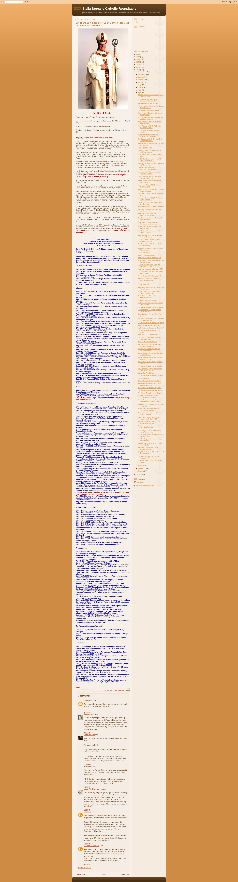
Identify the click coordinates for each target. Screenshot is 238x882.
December (142, 72)
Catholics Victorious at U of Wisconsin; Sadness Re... (147, 168)
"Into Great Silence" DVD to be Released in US (148, 185)
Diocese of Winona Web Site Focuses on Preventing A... (151, 319)
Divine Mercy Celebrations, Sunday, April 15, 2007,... (150, 362)
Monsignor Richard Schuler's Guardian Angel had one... (148, 223)
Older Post (125, 874)
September (142, 79)
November (142, 74)
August (141, 82)
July (139, 85)
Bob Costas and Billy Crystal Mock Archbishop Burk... (150, 140)
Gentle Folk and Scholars (146, 255)
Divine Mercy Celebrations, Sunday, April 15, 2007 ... (150, 354)
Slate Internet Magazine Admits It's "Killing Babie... (150, 114)
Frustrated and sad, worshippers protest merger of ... (149, 177)
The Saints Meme (144, 252)
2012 (138, 57)
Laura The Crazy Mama (92, 789)
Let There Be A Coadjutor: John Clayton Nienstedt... (149, 240)
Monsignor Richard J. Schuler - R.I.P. (150, 269)
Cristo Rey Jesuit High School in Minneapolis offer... (149, 349)
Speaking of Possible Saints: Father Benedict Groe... (150, 244)
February (141, 468)
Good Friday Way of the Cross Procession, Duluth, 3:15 (148, 418)
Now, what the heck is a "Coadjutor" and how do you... (150, 236)
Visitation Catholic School (147, 300)
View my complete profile (145, 485)
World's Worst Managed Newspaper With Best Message (150, 118)
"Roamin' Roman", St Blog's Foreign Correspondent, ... (150, 198)
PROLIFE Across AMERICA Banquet (150, 335)
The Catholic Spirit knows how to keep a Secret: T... (149, 231)
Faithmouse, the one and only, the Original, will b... (149, 227)
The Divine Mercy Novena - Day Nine (151, 307)
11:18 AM (87, 764)
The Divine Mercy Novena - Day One (150, 393)
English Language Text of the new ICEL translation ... (149, 310)
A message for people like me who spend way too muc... (150, 369)
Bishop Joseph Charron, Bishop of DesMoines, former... (150, 345)
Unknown (87, 812)
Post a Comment (84, 868)
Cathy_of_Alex (89, 735)
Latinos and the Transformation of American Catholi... (149, 172)
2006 (138, 474)
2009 (138, 64)
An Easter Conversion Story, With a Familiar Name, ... (150, 384)
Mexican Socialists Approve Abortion (151, 206)
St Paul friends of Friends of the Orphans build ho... (149, 296)
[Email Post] (128, 689)
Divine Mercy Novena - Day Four (149, 381)
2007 (138, 70)
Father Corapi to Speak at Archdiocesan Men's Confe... (149, 400)
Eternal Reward (143, 378)
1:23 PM (87, 787)
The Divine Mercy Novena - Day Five (150, 375)
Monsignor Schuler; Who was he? (149, 258)
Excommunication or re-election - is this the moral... (150, 283)
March (140, 466)
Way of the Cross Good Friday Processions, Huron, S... (148, 409)
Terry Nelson (88, 700)
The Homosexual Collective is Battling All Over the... (148, 457)
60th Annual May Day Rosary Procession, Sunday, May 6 (148, 100)
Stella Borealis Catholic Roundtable (109, 8)
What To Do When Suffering (147, 342)
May (139, 90)
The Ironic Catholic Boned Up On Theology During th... (149, 338)
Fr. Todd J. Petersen (91, 846)
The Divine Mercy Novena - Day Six (150, 366)
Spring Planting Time (145, 147)
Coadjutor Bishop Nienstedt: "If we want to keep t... (150, 210)
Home (103, 874)
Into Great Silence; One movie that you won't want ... (150, 435)
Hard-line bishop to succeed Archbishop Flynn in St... (147, 214)
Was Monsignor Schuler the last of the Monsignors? (150, 218)
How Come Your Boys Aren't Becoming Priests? (148, 448)
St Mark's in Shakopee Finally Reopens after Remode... (148, 396)
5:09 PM (87, 844)
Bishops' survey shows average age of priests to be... (150, 95)
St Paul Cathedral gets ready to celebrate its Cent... (149, 265)
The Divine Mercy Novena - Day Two (150, 390)
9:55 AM (87, 733)
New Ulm (109, 690)
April (140, 92)
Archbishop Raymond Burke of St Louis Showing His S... (149, 159)
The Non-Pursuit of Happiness (148, 110)
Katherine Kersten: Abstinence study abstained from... (151, 190)
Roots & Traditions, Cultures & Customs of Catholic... (148, 279)
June (140, 87)
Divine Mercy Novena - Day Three (149, 388)
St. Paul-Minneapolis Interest (121, 690)
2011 (138, 59)
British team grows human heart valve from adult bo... (149, 426)
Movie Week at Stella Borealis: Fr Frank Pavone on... (149, 431)
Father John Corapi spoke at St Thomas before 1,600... (149, 292)
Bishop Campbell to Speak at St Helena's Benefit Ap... (149, 422)
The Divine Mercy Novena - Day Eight (151, 323)
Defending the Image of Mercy (148, 325)
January (141, 471)
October (141, 77)
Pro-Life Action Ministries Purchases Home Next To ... (151, 107)
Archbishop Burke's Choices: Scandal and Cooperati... (148, 135)
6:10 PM (87, 864)
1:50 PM (87, 810)
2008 (138, 67)
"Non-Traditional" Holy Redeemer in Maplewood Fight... (150, 127)
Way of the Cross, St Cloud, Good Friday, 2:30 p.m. (149, 413)
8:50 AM (87, 712)
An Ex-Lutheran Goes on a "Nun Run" (151, 328)
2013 (138, 54)
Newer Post (81, 874)
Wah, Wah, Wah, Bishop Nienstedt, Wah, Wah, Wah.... (150, 122)
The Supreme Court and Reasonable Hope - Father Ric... (150, 272)
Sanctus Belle (89, 714)
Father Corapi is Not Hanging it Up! (150, 276)
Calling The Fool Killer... (146, 373)
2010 (138, 62)
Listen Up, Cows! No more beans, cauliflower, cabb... (149, 151)
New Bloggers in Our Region (148, 103)
